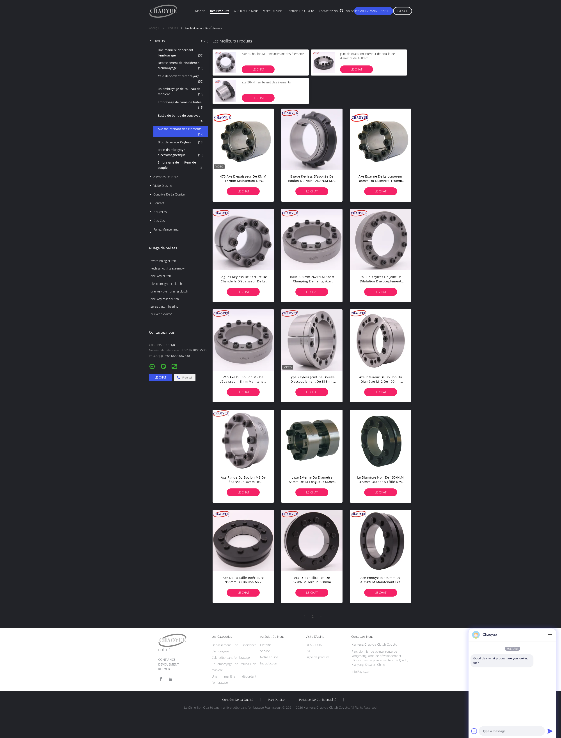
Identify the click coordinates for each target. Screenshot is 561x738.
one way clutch (161, 276)
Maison (200, 11)
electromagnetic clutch (166, 284)
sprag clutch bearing (164, 306)
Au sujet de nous (246, 11)
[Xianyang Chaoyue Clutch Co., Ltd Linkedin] (170, 679)
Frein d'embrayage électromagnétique (180, 152)
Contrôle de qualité (300, 11)
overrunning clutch (163, 261)
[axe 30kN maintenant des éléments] (225, 91)
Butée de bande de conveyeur (180, 118)
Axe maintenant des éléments (180, 131)
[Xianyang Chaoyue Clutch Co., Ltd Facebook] (160, 679)
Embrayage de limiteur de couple (180, 165)
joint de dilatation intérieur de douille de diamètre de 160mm (367, 56)
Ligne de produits (318, 657)
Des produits (219, 11)
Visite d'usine (272, 11)
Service (265, 651)
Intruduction (268, 663)
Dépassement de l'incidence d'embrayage (180, 65)
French (402, 11)
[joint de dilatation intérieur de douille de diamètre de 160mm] (324, 62)
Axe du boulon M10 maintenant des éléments (273, 54)
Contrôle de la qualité (169, 194)
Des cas (159, 220)
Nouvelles (352, 11)
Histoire (265, 645)
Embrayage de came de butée (180, 104)
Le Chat (258, 69)
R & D (310, 651)
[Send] (550, 731)
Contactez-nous (330, 11)
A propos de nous (166, 177)
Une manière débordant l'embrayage (180, 52)
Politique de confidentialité (317, 699)
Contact (158, 203)
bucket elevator (161, 314)
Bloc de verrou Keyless (180, 142)
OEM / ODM (314, 645)
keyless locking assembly (168, 268)
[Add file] (474, 731)
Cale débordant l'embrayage (180, 78)
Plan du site (276, 699)
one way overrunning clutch (169, 291)
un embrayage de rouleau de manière (180, 91)
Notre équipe (269, 657)
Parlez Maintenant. (374, 11)
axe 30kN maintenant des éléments (266, 82)
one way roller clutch (165, 299)
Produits (180, 41)
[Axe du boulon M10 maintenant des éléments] (225, 62)
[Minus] (550, 634)
